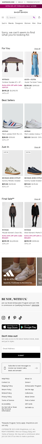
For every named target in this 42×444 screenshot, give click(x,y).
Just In (4, 23)
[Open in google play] (28, 329)
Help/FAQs (5, 379)
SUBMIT (21, 355)
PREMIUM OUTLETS (33, 2)
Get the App (29, 389)
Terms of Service (8, 400)
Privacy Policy (7, 397)
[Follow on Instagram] (4, 319)
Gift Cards (28, 404)
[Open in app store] (11, 329)
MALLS (20, 2)
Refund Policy (7, 393)
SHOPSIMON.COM (8, 2)
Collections (29, 393)
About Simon (30, 397)
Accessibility (6, 404)
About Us (28, 379)
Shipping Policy (7, 386)
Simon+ (28, 382)
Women (27, 23)
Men (34, 23)
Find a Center (30, 400)
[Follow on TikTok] (20, 319)
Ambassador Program (33, 386)
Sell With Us (29, 407)
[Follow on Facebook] (9, 319)
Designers (19, 23)
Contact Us (6, 382)
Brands (11, 23)
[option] (13, 73)
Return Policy (6, 389)
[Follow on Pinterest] (15, 319)
